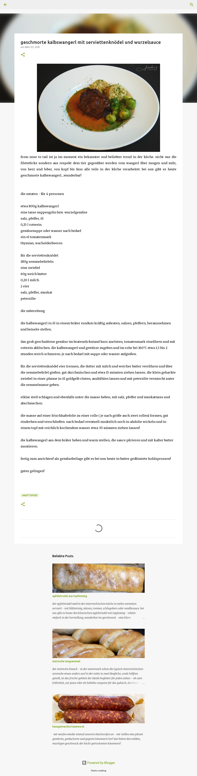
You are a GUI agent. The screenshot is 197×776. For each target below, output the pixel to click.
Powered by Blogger (101, 762)
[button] (23, 55)
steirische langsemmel (66, 661)
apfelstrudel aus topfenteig (69, 596)
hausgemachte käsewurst (68, 726)
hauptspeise (30, 495)
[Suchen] (16, 4)
